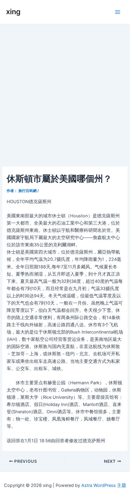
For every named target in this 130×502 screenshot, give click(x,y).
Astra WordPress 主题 (103, 485)
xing (13, 11)
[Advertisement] (65, 92)
